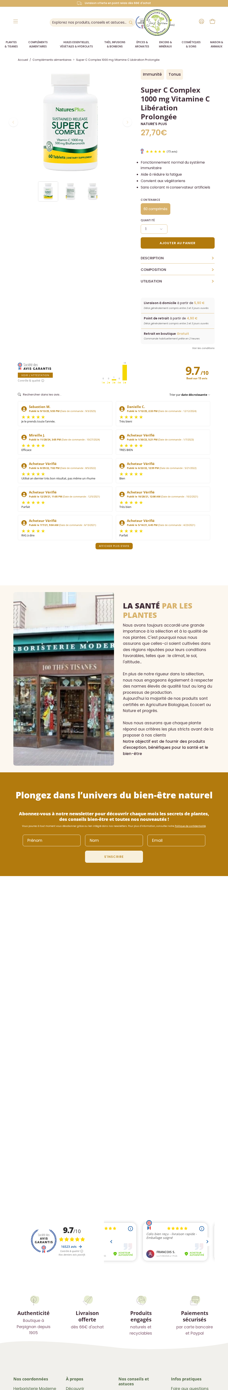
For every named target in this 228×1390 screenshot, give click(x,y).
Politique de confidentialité (190, 826)
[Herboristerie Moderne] (157, 22)
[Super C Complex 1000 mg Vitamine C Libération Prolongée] (48, 191)
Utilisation (177, 281)
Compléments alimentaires (52, 60)
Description (177, 258)
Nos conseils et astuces (133, 1381)
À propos (74, 1378)
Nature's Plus (154, 123)
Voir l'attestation (35, 375)
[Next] (127, 122)
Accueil (23, 60)
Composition (177, 270)
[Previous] (13, 122)
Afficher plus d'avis (114, 546)
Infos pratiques (186, 1378)
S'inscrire (114, 856)
